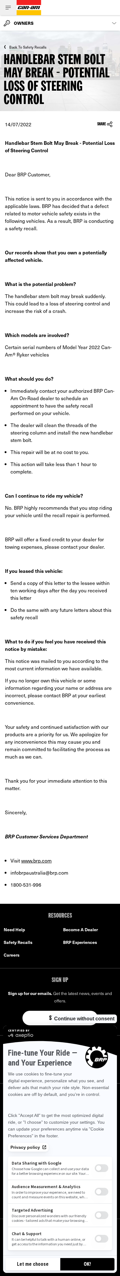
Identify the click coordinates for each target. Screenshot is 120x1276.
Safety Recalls (18, 942)
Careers (11, 955)
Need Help (14, 929)
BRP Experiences (80, 942)
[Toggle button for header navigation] (8, 7)
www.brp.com (36, 860)
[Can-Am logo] (29, 7)
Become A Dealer (80, 929)
